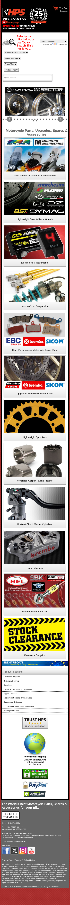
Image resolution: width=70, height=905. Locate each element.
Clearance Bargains (34, 655)
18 (52, 119)
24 (33, 120)
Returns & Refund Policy (25, 860)
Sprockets (8, 685)
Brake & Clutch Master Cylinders (34, 524)
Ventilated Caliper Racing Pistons (34, 480)
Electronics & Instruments (34, 262)
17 (49, 119)
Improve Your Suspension (35, 306)
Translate (63, 45)
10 (29, 119)
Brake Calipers (35, 568)
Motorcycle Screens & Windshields (18, 698)
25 (36, 120)
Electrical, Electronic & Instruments (18, 689)
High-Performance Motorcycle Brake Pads (34, 350)
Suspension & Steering (13, 702)
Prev (9, 119)
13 (37, 119)
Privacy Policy (7, 860)
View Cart (63, 8)
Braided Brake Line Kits (34, 611)
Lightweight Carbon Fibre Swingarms (19, 706)
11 (32, 119)
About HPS (6, 823)
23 (66, 119)
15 (43, 119)
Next (60, 119)
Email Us (16, 823)
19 (55, 119)
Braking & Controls (11, 681)
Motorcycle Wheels (11, 710)
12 (35, 119)
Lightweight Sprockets (35, 437)
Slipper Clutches (10, 694)
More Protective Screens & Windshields (35, 175)
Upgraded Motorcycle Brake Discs (34, 393)
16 (46, 119)
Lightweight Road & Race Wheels (35, 219)
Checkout (63, 11)
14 (40, 119)
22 (63, 119)
